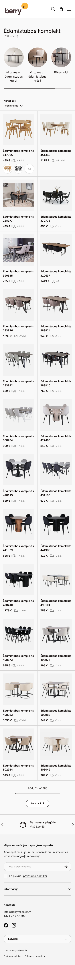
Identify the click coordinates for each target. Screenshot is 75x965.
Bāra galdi (61, 72)
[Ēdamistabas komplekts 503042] (56, 744)
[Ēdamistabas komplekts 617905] (18, 129)
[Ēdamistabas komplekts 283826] (18, 305)
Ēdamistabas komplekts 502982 (55, 712)
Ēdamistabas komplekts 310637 (55, 273)
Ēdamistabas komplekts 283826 (18, 328)
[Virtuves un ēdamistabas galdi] (14, 57)
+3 (29, 168)
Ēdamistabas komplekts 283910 (55, 383)
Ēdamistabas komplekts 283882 (18, 383)
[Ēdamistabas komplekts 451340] (56, 129)
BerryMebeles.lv (19, 950)
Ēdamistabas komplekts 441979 (18, 548)
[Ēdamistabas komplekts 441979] (18, 524)
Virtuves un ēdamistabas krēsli (37, 76)
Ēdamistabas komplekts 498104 (55, 603)
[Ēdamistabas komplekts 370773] (56, 195)
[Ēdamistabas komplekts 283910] (56, 360)
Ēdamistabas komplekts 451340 (55, 153)
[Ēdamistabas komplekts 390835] (18, 250)
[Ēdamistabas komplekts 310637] (56, 250)
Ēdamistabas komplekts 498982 (18, 712)
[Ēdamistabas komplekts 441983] (56, 524)
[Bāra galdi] (61, 57)
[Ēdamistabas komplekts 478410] (18, 579)
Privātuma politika (12, 956)
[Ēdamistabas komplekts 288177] (18, 195)
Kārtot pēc (10, 100)
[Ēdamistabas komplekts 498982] (18, 689)
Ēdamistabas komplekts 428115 (18, 493)
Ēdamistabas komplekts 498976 (55, 658)
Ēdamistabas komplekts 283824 (55, 328)
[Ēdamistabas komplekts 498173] (18, 634)
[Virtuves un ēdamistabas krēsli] (38, 57)
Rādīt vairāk (37, 803)
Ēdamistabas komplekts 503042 (55, 767)
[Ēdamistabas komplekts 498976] (56, 634)
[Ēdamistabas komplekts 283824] (56, 305)
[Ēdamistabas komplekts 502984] (18, 744)
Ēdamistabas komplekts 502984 (18, 767)
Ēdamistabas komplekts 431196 (55, 493)
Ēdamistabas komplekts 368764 (18, 438)
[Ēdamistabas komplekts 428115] (18, 469)
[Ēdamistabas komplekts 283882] (18, 360)
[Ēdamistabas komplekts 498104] (56, 579)
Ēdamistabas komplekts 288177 (18, 218)
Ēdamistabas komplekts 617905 (18, 153)
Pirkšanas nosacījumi (35, 956)
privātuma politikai (35, 876)
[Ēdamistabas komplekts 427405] (56, 415)
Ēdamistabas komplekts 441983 (55, 548)
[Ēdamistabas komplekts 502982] (56, 689)
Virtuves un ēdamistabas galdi (14, 76)
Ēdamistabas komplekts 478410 (18, 603)
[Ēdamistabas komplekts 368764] (18, 415)
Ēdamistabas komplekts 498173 (18, 658)
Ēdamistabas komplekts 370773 (55, 218)
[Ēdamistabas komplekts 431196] (56, 469)
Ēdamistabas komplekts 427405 (55, 438)
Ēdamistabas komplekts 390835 (18, 273)
